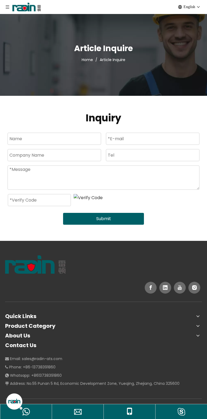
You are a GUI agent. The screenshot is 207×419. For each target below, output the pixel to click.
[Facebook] (151, 288)
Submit (103, 219)
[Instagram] (194, 288)
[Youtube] (180, 288)
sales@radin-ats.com (42, 358)
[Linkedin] (165, 288)
